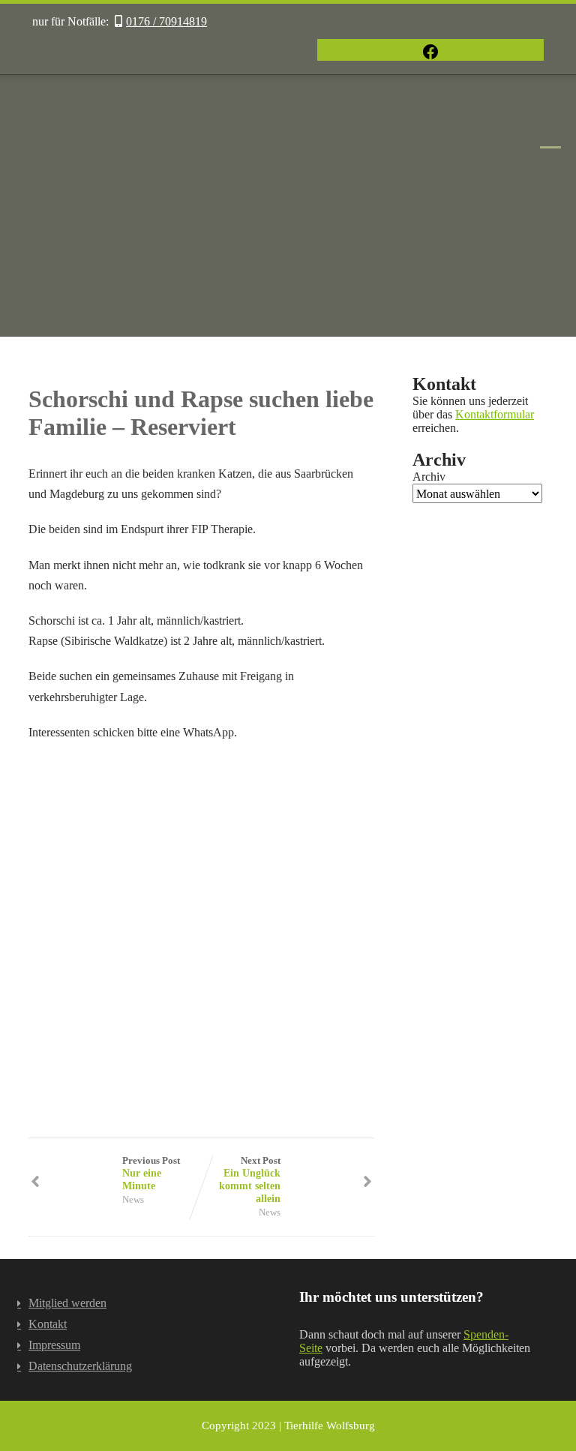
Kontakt (47, 1324)
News (133, 1200)
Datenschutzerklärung (80, 1366)
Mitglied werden (67, 1303)
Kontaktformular (494, 414)
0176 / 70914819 (166, 21)
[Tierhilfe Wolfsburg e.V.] (288, 329)
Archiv (429, 476)
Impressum (54, 1345)
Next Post (249, 1180)
